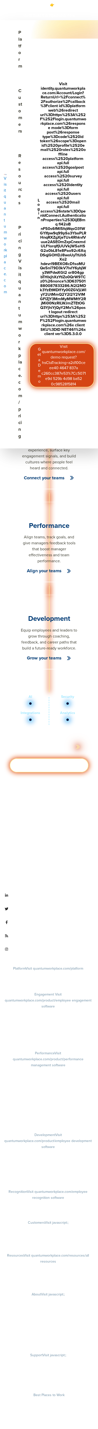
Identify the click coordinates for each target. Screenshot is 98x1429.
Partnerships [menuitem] (48, 1335)
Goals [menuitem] (48, 1077)
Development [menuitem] (48, 1140)
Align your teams (44, 571)
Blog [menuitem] (48, 1268)
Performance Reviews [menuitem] (48, 1109)
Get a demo (49, 765)
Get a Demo (61, 365)
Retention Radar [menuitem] (48, 1040)
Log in (61, 208)
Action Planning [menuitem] (48, 1033)
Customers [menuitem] (48, 1222)
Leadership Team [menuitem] (48, 1321)
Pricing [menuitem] (48, 982)
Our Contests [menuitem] (49, 1401)
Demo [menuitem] (48, 975)
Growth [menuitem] (48, 1159)
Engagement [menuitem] (48, 1000)
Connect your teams (44, 478)
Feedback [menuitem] (48, 1096)
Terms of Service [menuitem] (48, 1375)
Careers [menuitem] (48, 1300)
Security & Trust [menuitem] (48, 1382)
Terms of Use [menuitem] (48, 1368)
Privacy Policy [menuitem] (48, 1361)
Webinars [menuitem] (48, 1282)
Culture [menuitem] (48, 1307)
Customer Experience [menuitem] (48, 1236)
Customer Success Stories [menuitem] (48, 1229)
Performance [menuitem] (48, 1059)
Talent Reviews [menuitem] (48, 1172)
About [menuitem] (48, 1294)
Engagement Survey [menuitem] (48, 1012)
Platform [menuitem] (48, 968)
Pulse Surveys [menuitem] (48, 1026)
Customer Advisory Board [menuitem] (48, 1243)
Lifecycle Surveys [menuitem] (48, 1019)
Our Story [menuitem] (48, 1314)
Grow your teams (44, 658)
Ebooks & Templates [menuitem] (48, 1275)
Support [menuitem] (48, 1355)
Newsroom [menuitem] (48, 1328)
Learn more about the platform (45, 747)
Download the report (42, 15)
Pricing (20, 331)
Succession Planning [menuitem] (48, 1179)
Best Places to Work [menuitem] (49, 1394)
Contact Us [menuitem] (48, 1342)
